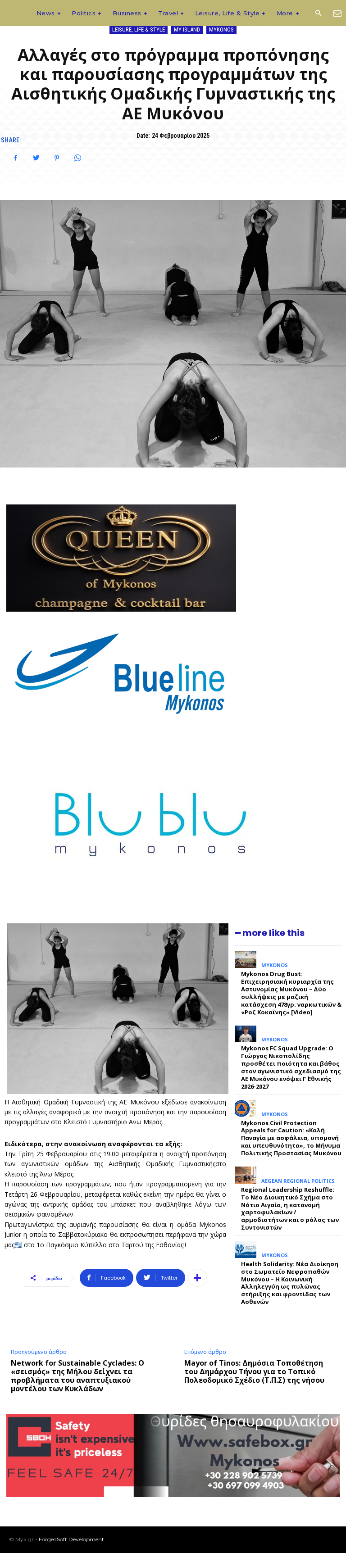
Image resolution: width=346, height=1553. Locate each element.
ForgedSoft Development (71, 1539)
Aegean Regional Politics (298, 1180)
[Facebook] (15, 158)
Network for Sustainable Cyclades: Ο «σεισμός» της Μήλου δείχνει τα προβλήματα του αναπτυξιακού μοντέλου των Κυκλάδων (77, 1376)
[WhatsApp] (77, 158)
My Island (187, 29)
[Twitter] (36, 158)
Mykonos (221, 29)
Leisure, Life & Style (138, 29)
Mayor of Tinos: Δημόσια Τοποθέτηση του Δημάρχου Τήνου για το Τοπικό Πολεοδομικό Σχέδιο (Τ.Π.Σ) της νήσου (254, 1371)
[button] (318, 13)
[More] (197, 1278)
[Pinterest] (57, 158)
